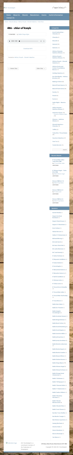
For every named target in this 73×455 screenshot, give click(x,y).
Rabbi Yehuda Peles (58, 406)
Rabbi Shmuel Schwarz (59, 370)
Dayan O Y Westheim (58, 224)
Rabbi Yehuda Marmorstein (56, 401)
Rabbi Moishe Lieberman (59, 344)
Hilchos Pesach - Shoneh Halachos (27, 22)
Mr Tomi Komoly (57, 252)
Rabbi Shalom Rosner (58, 359)
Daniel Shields (56, 212)
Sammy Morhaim (57, 423)
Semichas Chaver (57, 112)
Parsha (54, 92)
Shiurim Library (13, 22)
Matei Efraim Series (58, 88)
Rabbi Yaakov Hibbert (58, 392)
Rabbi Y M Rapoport (58, 382)
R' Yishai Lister (58, 192)
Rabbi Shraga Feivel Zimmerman (58, 374)
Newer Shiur (12, 68)
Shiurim (25, 15)
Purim (54, 99)
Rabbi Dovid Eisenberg (59, 326)
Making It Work (57, 81)
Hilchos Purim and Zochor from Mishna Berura (58, 68)
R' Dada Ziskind (57, 263)
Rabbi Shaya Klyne (24, 34)
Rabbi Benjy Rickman (58, 319)
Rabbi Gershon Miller (58, 333)
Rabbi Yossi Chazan (58, 409)
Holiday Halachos (57, 73)
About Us (16, 15)
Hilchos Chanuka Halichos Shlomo (57, 52)
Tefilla (54, 129)
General (54, 44)
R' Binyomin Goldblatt (59, 259)
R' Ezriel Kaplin (56, 266)
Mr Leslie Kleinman (57, 249)
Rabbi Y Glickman (57, 378)
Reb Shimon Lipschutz (59, 420)
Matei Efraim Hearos (58, 85)
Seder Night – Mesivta (59, 102)
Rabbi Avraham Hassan (59, 316)
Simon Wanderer (57, 430)
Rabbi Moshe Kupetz (58, 349)
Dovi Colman (56, 228)
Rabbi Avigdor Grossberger (56, 311)
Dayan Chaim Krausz (58, 221)
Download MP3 (27, 48)
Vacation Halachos (58, 138)
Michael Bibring (57, 238)
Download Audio (22, 49)
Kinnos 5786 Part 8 (57, 199)
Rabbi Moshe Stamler (58, 352)
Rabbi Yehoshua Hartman (57, 396)
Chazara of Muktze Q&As (60, 114)
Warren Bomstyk (57, 433)
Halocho (54, 48)
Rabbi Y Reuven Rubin (58, 385)
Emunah (54, 41)
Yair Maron (55, 437)
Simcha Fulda (56, 427)
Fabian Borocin (56, 231)
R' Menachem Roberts (58, 269)
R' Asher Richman (57, 256)
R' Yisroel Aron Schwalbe (59, 287)
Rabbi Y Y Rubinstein (58, 389)
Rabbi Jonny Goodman (59, 340)
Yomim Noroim (56, 145)
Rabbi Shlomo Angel (59, 174)
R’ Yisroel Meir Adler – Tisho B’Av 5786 (58, 160)
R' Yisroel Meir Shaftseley (59, 295)
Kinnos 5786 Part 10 (58, 181)
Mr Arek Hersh (56, 242)
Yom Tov (55, 141)
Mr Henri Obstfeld (57, 245)
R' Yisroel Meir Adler (59, 163)
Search (65, 149)
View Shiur (41, 22)
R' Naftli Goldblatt (57, 276)
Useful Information (56, 15)
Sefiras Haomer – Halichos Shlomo (57, 108)
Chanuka (55, 37)
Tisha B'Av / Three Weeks (59, 133)
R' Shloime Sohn (57, 280)
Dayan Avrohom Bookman (57, 216)
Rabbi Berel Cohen (57, 323)
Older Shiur (41, 68)
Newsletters (34, 15)
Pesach (54, 95)
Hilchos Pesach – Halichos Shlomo (57, 57)
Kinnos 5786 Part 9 (57, 190)
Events (44, 15)
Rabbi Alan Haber (57, 304)
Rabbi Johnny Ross (57, 337)
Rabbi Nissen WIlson (58, 356)
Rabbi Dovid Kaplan (58, 330)
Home (8, 15)
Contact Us (10, 18)
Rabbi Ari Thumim (57, 307)
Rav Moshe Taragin (58, 416)
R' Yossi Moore (56, 301)
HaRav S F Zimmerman (58, 235)
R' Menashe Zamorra (58, 273)
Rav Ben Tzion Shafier (58, 413)
